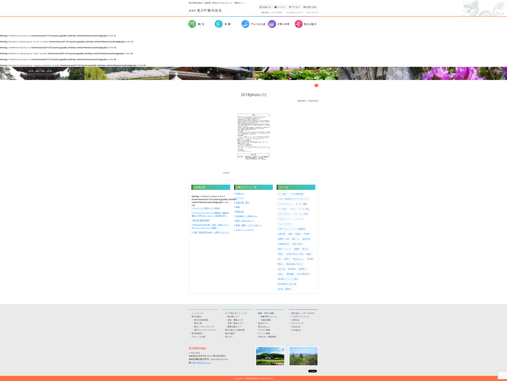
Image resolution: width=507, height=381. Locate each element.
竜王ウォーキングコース (205, 330)
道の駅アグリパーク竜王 (288, 279)
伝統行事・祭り (242, 202)
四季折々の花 (283, 239)
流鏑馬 (296, 249)
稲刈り (287, 259)
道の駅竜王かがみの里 (287, 284)
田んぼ (305, 249)
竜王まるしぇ (298, 259)
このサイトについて (295, 12)
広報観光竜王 (283, 244)
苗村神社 (292, 269)
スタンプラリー (284, 214)
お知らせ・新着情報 (267, 336)
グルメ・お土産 (198, 336)
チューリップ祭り (301, 214)
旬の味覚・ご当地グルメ (246, 216)
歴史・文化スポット (244, 220)
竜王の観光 (196, 316)
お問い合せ (311, 7)
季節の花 (239, 211)
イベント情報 (264, 333)
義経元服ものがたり (295, 264)
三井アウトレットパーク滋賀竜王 (292, 229)
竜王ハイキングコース (204, 326)
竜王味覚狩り (197, 333)
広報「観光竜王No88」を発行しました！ (211, 232)
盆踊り (309, 254)
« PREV (226, 172)
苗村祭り (302, 269)
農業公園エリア (234, 326)
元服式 (298, 234)
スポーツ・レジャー (244, 229)
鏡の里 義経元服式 (201, 220)
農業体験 (290, 274)
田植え (280, 254)
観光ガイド (263, 323)
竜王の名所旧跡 (201, 320)
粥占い (280, 264)
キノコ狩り (282, 209)
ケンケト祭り (304, 209)
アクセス (295, 7)
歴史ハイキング (284, 249)
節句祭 (310, 259)
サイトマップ (313, 12)
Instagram (296, 330)
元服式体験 (266, 320)
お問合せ (295, 320)
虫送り (280, 274)
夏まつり (295, 239)
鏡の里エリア (233, 316)
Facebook (296, 326)
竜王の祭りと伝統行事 (235, 330)
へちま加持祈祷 (296, 194)
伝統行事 (281, 234)
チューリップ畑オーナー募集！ (207, 208)
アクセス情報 (264, 330)
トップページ (197, 313)
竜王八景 (198, 323)
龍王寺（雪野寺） (285, 289)
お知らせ (266, 7)
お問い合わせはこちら (201, 362)
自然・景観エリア (235, 320)
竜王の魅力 (230, 333)
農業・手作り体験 (266, 313)
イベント (280, 7)
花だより (229, 336)
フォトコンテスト (285, 224)
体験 (237, 207)
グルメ (293, 209)
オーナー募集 (301, 204)
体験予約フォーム (269, 316)
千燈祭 (306, 234)
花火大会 (281, 269)
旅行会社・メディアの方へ (272, 12)
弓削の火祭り (297, 244)
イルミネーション (285, 204)
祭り (280, 259)
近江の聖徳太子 (303, 274)
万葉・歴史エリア (235, 323)
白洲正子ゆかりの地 (295, 254)
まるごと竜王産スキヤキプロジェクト (293, 199)
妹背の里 (306, 239)
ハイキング (298, 219)
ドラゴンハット (284, 219)
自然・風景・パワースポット (248, 225)
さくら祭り (282, 194)
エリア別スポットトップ (236, 313)
